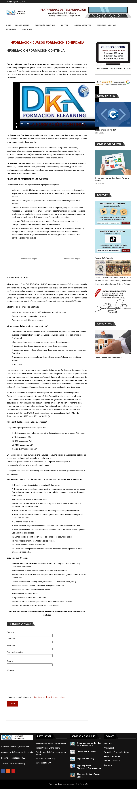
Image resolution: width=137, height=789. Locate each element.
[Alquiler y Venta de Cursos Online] (72, 775)
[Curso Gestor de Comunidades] (113, 342)
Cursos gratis (22, 25)
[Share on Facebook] (46, 717)
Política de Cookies (112, 756)
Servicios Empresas (106, 25)
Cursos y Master (82, 25)
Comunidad (11, 29)
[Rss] (8, 771)
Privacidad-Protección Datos (116, 752)
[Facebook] (3, 771)
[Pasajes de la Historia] (113, 268)
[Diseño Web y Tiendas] (72, 752)
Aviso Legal (109, 748)
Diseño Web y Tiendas (86, 752)
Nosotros (108, 744)
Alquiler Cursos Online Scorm (48, 748)
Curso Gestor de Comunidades (109, 358)
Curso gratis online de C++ (107, 130)
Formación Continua (45, 25)
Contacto (27, 29)
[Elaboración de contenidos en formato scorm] (113, 162)
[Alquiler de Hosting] (72, 759)
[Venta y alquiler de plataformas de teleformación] (85, 8)
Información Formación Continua (35, 50)
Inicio (8, 25)
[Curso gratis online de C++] (113, 114)
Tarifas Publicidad (112, 761)
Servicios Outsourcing (45, 758)
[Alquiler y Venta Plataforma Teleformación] (72, 766)
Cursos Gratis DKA (43, 763)
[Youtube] (13, 771)
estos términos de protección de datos (49, 697)
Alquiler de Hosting (85, 758)
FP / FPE (64, 25)
